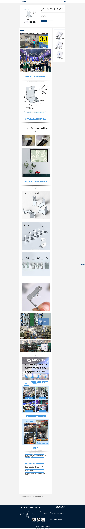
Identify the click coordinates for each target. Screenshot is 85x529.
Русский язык (62, 2)
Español (55, 523)
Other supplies (54, 1)
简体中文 (62, 0)
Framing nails (46, 1)
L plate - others (24, 3)
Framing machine (35, 1)
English (63, 0)
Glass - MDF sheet (50, 1)
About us (31, 1)
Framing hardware (39, 1)
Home (27, 1)
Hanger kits (43, 1)
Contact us (58, 1)
